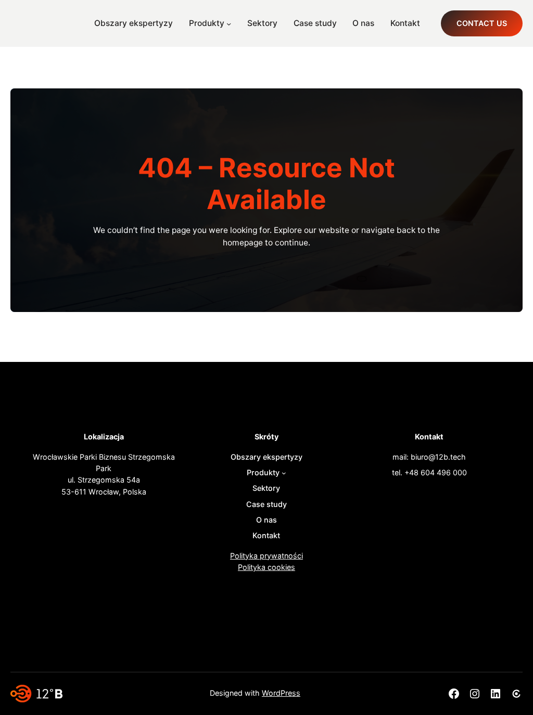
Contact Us (481, 23)
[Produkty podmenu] (228, 23)
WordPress (281, 692)
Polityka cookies (266, 567)
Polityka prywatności (266, 555)
